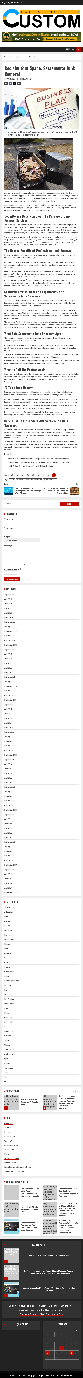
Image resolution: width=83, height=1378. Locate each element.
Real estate (8, 1031)
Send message (12, 579)
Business (12, 480)
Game (6, 958)
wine (6, 1082)
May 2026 (8, 608)
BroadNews (60, 1375)
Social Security (10, 1054)
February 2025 (9, 677)
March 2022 (8, 837)
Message (8, 546)
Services (7, 1036)
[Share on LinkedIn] (23, 475)
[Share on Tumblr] (43, 475)
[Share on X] (17, 475)
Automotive (8, 912)
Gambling (7, 953)
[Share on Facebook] (12, 475)
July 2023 (8, 764)
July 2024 (8, 709)
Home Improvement (11, 981)
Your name (8, 519)
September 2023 (10, 755)
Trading (7, 1072)
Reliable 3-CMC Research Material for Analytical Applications (29, 466)
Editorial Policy (10, 1163)
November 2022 (10, 801)
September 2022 (10, 810)
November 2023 (10, 746)
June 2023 (8, 769)
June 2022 (8, 824)
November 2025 (10, 636)
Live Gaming (9, 999)
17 (47, 1352)
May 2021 (8, 883)
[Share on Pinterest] (33, 475)
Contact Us (8, 1123)
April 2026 (8, 613)
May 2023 (8, 773)
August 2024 (9, 705)
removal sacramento (36, 480)
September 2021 (10, 865)
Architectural (9, 907)
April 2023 (8, 778)
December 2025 (10, 631)
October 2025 (9, 640)
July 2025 (8, 654)
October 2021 (9, 860)
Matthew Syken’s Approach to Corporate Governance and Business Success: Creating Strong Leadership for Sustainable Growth (50, 1226)
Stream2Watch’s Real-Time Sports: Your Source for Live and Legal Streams (50, 1102)
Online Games (9, 1017)
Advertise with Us (11, 1145)
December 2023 (10, 741)
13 (61, 1348)
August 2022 (9, 815)
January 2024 (9, 737)
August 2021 (9, 870)
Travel (6, 1077)
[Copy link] (54, 475)
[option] (22, 1103)
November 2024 (10, 691)
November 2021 (10, 856)
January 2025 (9, 682)
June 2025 (8, 659)
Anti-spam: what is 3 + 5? (14, 569)
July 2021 (8, 874)
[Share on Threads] (48, 475)
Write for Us (8, 1141)
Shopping (7, 1045)
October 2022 (9, 805)
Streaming (8, 1063)
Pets (6, 1027)
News (6, 1013)
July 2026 (8, 599)
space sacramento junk (50, 480)
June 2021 (8, 879)
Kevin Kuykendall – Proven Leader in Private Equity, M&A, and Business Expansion (37, 462)
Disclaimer (8, 1132)
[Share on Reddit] (38, 475)
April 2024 (8, 723)
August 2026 (9, 595)
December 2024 (10, 686)
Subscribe (78, 49)
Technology (8, 1068)
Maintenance (9, 1004)
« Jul (46, 1365)
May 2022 (8, 828)
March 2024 (8, 727)
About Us (7, 1128)
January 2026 (9, 627)
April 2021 (8, 888)
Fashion (7, 935)
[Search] (73, 49)
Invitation (7, 985)
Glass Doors (9, 972)
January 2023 (9, 792)
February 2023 (9, 787)
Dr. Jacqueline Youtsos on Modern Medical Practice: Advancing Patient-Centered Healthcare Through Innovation (11, 1102)
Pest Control (9, 1022)
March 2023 (8, 782)
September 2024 (10, 700)
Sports (6, 1059)
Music (6, 1008)
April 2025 (8, 668)
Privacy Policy (9, 1137)
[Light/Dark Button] (68, 49)
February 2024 (9, 732)
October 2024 (9, 695)
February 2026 (9, 622)
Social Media (9, 1050)
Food (6, 949)
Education (8, 930)
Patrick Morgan (11, 79)
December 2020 (10, 892)
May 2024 (8, 718)
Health (6, 976)
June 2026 (8, 604)
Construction (9, 921)
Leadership (8, 995)
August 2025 (9, 650)
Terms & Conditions (11, 1158)
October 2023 (9, 750)
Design (7, 926)
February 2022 (9, 842)
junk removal (19, 480)
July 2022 (8, 819)
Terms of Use (9, 1150)
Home (6, 1154)
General (7, 967)
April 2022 (8, 833)
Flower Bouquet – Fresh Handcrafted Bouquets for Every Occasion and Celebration (37, 459)
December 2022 (10, 796)
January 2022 (9, 847)
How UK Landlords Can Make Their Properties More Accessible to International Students (11, 1192)
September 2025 (10, 645)
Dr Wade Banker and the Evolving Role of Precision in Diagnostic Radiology (50, 1192)
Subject (7, 537)
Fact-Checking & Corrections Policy (17, 1167)
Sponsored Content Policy (14, 1171)
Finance (7, 944)
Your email (8, 528)
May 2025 (8, 663)
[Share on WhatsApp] (28, 475)
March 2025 (8, 672)
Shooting (7, 1040)
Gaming (7, 962)
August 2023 (9, 760)
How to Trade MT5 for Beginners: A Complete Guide (11, 1209)
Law (5, 990)
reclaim (27, 480)
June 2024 (8, 714)
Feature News (9, 940)
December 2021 (10, 851)
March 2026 (8, 617)
